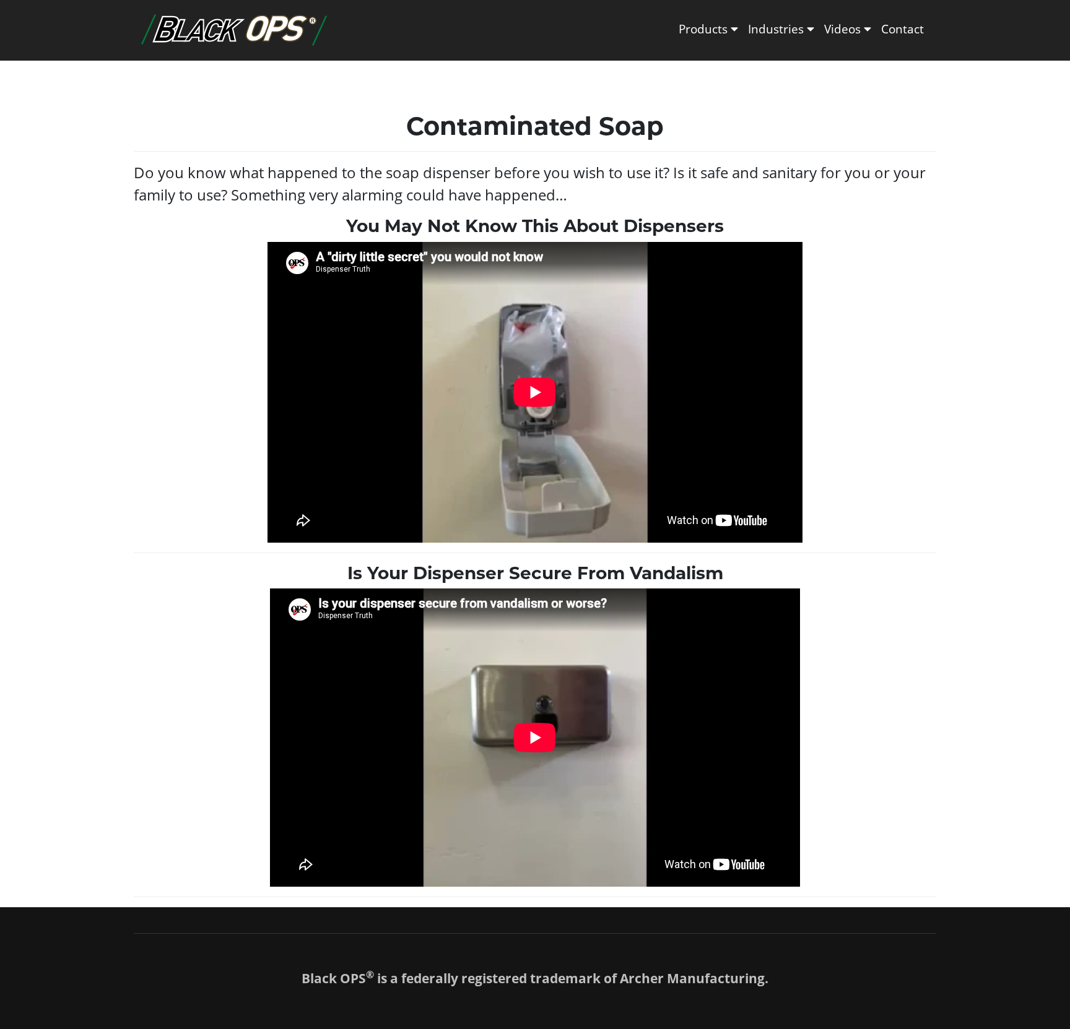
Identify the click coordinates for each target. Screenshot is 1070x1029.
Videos (844, 28)
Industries (777, 28)
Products (705, 28)
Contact (902, 28)
